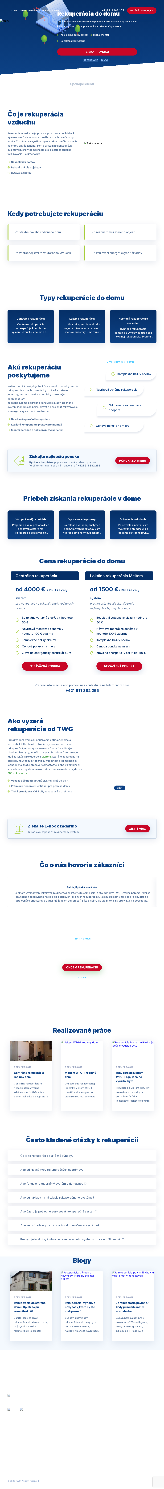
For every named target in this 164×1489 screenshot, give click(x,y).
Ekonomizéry (67, 1448)
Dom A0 (64, 1454)
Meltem (46, 756)
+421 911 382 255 (113, 10)
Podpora (115, 1424)
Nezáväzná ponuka (141, 10)
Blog (113, 1418)
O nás (14, 10)
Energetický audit (70, 1436)
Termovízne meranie (71, 1430)
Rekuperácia (66, 1412)
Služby (23, 10)
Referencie (34, 10)
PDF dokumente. (18, 773)
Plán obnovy (66, 1424)
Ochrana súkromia (147, 1481)
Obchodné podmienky (121, 1481)
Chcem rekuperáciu (82, 967)
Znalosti (46, 10)
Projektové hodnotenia (73, 1406)
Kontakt (56, 10)
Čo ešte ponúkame (108, 956)
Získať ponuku (97, 51)
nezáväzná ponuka (45, 666)
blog (104, 60)
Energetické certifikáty (73, 1418)
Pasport (64, 1442)
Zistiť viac (137, 828)
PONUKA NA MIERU (132, 460)
